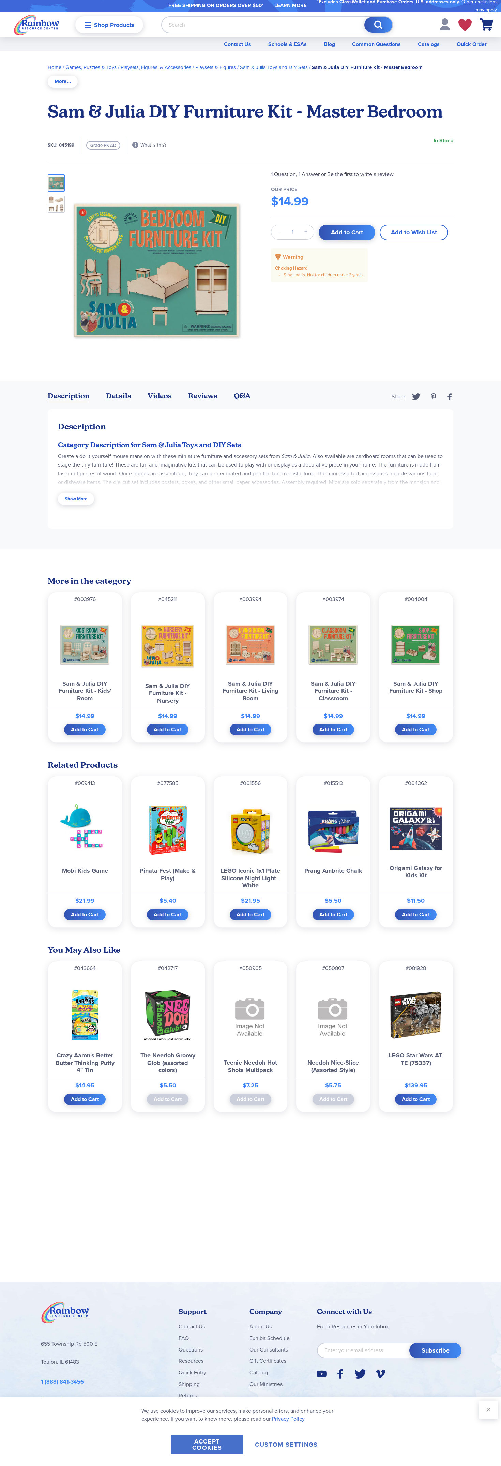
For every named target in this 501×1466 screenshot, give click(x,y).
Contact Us (237, 44)
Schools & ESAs (287, 44)
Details (118, 396)
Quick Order (472, 44)
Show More (76, 498)
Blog (329, 44)
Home (54, 67)
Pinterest (433, 396)
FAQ (184, 1338)
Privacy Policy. (289, 1419)
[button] (445, 24)
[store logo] (36, 25)
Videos (160, 396)
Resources (191, 1361)
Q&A (242, 396)
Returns (188, 1396)
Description (69, 396)
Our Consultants (268, 1350)
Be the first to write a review (360, 174)
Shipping (189, 1384)
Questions (191, 1350)
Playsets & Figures (215, 67)
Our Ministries (266, 1384)
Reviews (202, 396)
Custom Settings (286, 1444)
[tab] (63, 82)
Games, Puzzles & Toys (91, 67)
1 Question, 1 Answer (295, 174)
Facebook (449, 396)
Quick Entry (192, 1372)
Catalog (258, 1372)
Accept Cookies (207, 1444)
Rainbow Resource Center (65, 1314)
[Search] (378, 25)
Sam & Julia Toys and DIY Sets (274, 67)
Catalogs (429, 44)
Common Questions (376, 44)
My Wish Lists (465, 24)
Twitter (416, 396)
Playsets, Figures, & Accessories (156, 67)
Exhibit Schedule (269, 1338)
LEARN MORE (290, 5)
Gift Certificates (267, 1361)
